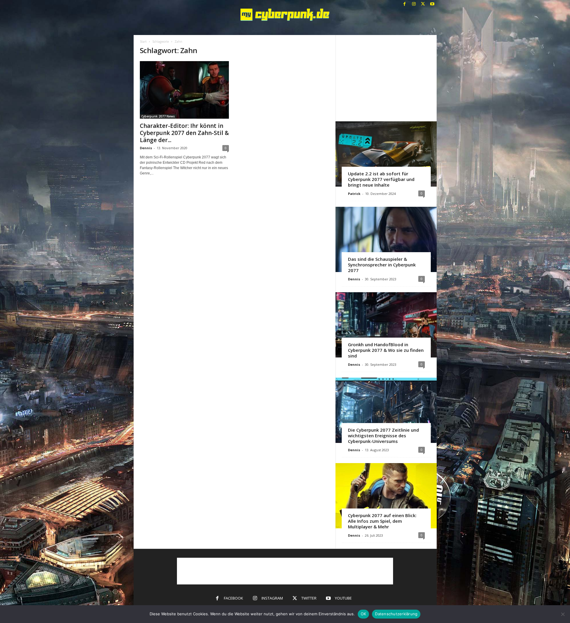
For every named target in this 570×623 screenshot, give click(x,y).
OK (363, 613)
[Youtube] (432, 4)
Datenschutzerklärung (396, 613)
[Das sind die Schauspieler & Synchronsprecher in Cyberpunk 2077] (386, 239)
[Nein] (563, 614)
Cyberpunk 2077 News (158, 116)
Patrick (354, 193)
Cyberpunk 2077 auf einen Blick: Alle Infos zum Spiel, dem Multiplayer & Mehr (382, 521)
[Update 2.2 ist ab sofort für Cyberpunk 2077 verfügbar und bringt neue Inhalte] (386, 154)
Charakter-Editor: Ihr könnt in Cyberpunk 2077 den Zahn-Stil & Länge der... (184, 133)
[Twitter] (423, 4)
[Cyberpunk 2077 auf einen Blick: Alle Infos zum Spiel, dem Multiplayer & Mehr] (386, 495)
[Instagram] (413, 4)
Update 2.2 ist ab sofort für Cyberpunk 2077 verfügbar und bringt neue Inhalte (381, 179)
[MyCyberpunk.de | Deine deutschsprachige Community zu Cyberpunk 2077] (285, 15)
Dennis (146, 148)
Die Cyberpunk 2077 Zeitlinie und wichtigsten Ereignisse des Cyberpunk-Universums (383, 435)
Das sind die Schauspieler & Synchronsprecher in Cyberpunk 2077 (382, 264)
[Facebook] (404, 4)
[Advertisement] (385, 78)
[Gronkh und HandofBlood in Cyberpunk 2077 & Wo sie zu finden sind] (386, 324)
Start (143, 41)
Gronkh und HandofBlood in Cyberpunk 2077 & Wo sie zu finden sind (386, 350)
